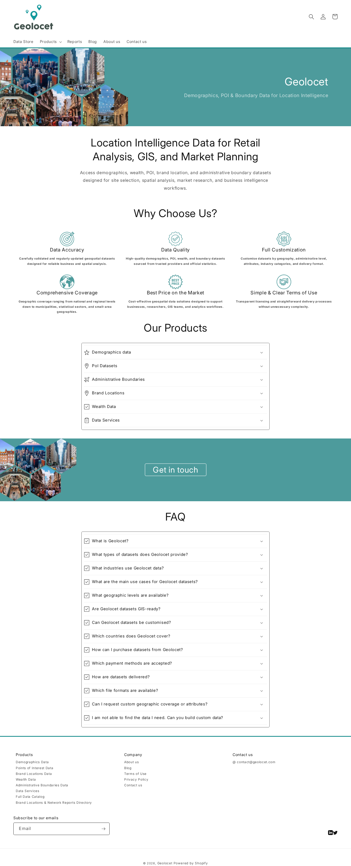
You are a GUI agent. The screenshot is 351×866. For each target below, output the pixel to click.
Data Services (27, 791)
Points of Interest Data (34, 768)
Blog (128, 768)
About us (131, 762)
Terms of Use (135, 774)
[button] (50, 41)
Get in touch (175, 470)
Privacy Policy (136, 779)
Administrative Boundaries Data (42, 785)
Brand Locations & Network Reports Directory (54, 802)
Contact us (133, 785)
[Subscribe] (103, 829)
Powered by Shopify (191, 863)
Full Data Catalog (30, 796)
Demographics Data (32, 762)
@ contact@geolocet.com (254, 762)
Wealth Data (26, 779)
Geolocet (164, 863)
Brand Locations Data (34, 774)
